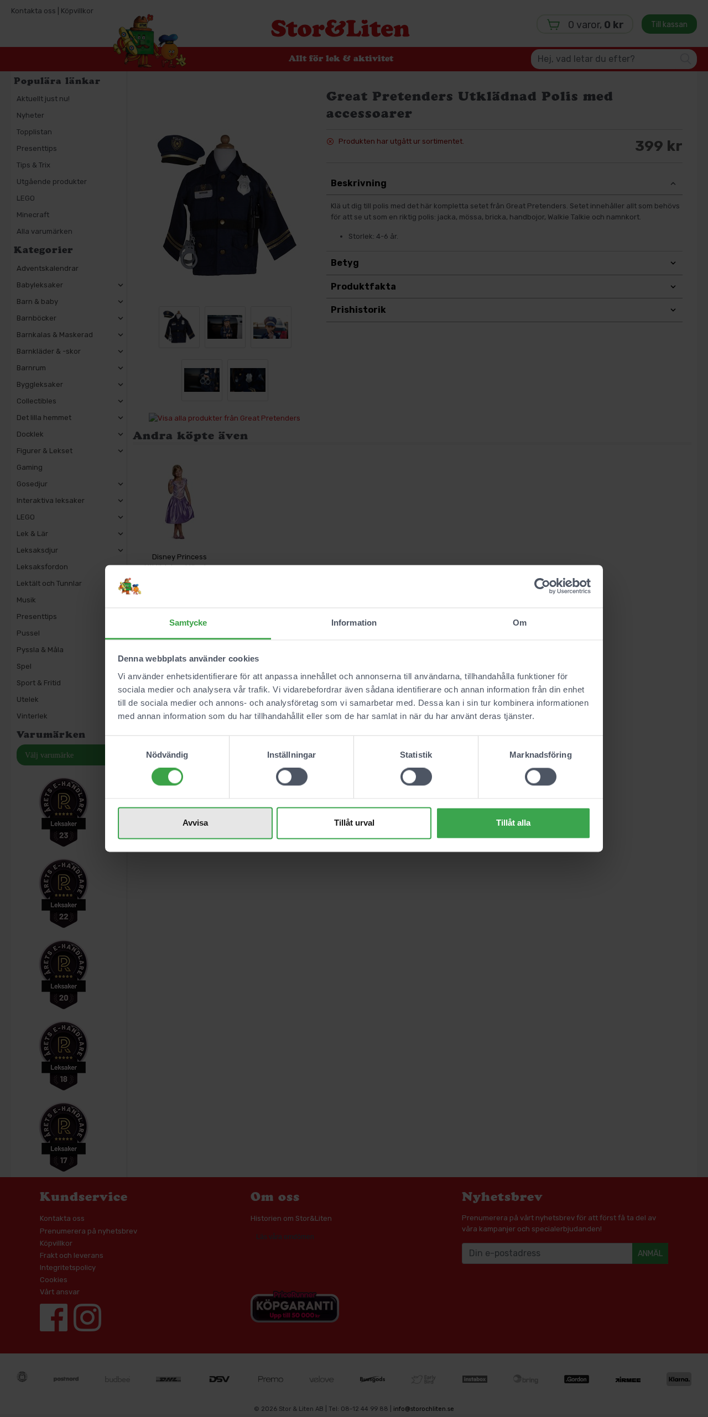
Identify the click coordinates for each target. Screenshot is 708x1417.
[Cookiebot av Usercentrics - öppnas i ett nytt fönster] (542, 586)
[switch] (292, 777)
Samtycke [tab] (188, 622)
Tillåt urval (354, 822)
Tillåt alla (513, 822)
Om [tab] (520, 622)
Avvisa (195, 822)
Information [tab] (354, 622)
